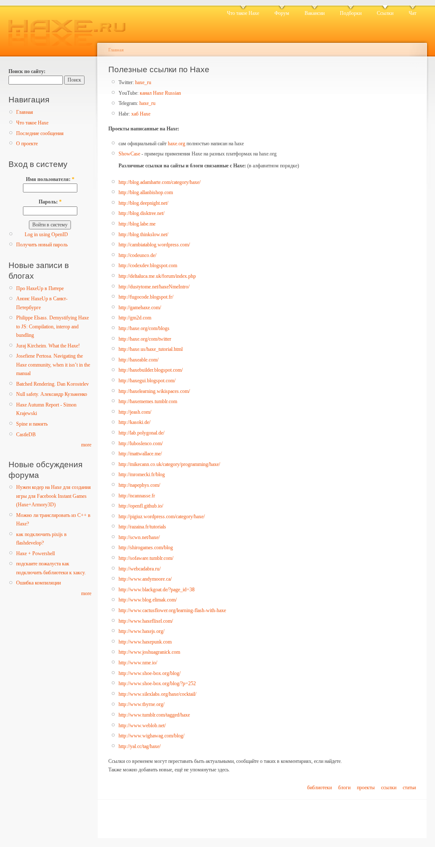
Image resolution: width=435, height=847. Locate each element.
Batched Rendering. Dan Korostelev (52, 384)
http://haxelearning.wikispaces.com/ (154, 391)
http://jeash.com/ (135, 412)
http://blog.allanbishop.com (146, 192)
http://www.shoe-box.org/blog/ (150, 673)
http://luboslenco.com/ (141, 443)
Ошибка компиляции (38, 583)
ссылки (388, 788)
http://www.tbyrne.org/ (141, 704)
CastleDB (26, 435)
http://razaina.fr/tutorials (142, 527)
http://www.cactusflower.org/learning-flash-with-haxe (172, 610)
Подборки (351, 13)
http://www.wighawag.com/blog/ (151, 736)
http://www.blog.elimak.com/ (148, 600)
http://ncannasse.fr (137, 496)
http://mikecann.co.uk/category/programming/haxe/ (169, 464)
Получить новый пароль (42, 245)
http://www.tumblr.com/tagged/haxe (154, 715)
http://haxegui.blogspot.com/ (147, 381)
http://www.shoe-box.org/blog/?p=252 (157, 683)
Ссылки (385, 13)
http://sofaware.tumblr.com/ (146, 558)
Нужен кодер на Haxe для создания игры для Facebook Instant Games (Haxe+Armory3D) (53, 496)
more (86, 445)
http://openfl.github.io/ (141, 506)
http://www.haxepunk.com (145, 642)
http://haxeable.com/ (138, 360)
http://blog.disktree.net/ (141, 213)
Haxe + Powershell (35, 553)
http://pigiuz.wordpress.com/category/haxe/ (162, 516)
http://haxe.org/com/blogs (144, 328)
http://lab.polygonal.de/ (141, 433)
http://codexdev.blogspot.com (148, 265)
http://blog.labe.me (137, 224)
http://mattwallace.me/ (140, 454)
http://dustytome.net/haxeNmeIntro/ (154, 287)
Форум (281, 13)
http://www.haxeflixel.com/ (146, 621)
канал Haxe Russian (160, 93)
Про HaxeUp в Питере (40, 288)
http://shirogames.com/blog (146, 548)
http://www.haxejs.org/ (141, 631)
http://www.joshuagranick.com (149, 652)
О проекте (27, 144)
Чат (412, 13)
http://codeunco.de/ (137, 255)
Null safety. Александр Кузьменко (51, 394)
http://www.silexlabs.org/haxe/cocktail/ (157, 694)
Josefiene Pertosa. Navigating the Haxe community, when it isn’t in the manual (53, 364)
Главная (24, 112)
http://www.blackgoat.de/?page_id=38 (157, 590)
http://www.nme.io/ (138, 663)
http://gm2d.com (135, 318)
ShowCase (129, 154)
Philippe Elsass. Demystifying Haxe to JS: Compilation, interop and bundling (52, 326)
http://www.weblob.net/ (142, 725)
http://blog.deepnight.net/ (143, 203)
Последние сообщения (40, 133)
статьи (409, 788)
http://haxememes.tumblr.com (148, 401)
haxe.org (176, 144)
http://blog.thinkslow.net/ (143, 234)
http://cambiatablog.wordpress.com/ (154, 245)
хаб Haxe (140, 114)
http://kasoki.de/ (134, 422)
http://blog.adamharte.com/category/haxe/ (160, 182)
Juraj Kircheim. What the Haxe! (48, 346)
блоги (344, 788)
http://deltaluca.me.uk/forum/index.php (157, 276)
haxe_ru (143, 82)
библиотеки (319, 788)
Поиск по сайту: (26, 71)
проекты (366, 788)
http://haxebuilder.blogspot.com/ (151, 370)
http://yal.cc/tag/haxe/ (140, 746)
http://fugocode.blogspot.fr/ (146, 297)
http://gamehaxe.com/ (140, 308)
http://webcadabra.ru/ (140, 569)
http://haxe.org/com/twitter (145, 339)
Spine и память (32, 424)
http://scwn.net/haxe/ (139, 537)
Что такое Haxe (243, 13)
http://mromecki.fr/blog (142, 474)
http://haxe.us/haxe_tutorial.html (151, 349)
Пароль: (50, 202)
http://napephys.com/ (139, 485)
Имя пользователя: (50, 179)
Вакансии (315, 13)
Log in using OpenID (46, 234)
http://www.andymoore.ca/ (145, 579)
